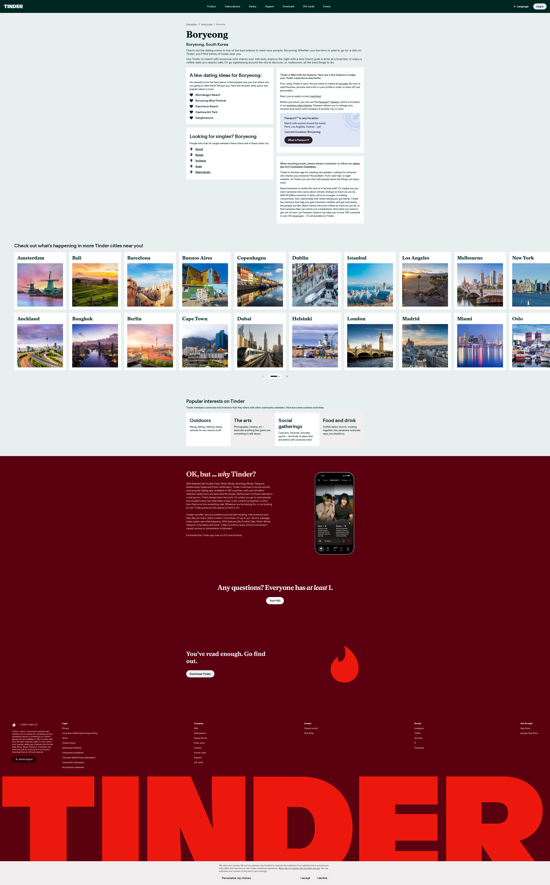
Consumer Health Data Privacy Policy (79, 733)
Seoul (199, 149)
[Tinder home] (13, 6)
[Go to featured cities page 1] (273, 376)
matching (315, 96)
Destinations (191, 24)
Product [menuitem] (211, 6)
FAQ (196, 728)
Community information (73, 762)
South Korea (206, 24)
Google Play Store (529, 733)
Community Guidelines (303, 166)
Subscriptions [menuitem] (232, 6)
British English (26, 759)
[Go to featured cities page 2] (279, 376)
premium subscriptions (299, 105)
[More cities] (287, 376)
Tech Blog (309, 733)
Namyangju (202, 172)
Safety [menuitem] (252, 6)
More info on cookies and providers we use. (299, 868)
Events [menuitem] (327, 6)
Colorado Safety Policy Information (78, 757)
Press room (199, 742)
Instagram (419, 728)
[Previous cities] (263, 376)
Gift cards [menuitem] (308, 6)
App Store (525, 728)
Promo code (200, 752)
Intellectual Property (71, 747)
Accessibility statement (73, 767)
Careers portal (311, 728)
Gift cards (198, 762)
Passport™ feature (328, 102)
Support (198, 757)
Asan (198, 166)
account (343, 83)
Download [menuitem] (288, 6)
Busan (199, 155)
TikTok (417, 733)
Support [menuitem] (269, 6)
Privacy (65, 728)
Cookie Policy (68, 742)
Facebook (419, 747)
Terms (65, 738)
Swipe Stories (200, 738)
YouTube (418, 738)
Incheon (200, 160)
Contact (198, 747)
